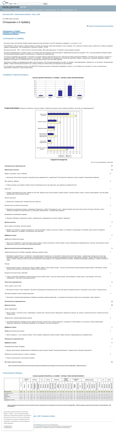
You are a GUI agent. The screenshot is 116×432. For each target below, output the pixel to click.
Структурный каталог (50, 10)
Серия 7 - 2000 (36, 14)
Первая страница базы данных (22, 10)
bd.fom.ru (41, 424)
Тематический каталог (67, 10)
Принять (7, 427)
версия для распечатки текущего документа (101, 26)
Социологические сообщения (22, 14)
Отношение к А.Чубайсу (48, 416)
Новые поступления (37, 10)
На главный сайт (7, 10)
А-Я (58, 10)
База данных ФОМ (8, 14)
